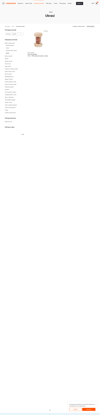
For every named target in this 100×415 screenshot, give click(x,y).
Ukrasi (7, 53)
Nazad (51, 12)
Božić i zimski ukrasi (10, 43)
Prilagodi (75, 409)
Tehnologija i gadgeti (10, 99)
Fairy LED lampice (32, 54)
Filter (22, 134)
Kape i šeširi (8, 66)
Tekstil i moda (8, 102)
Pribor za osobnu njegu (10, 84)
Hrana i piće (8, 63)
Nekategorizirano (9, 76)
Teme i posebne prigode (11, 105)
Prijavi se (79, 3)
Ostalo (7, 48)
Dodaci (6, 58)
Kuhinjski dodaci (10, 45)
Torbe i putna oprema (10, 107)
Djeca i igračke (8, 56)
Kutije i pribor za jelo (10, 71)
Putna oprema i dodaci (10, 92)
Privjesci (7, 89)
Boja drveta (8, 121)
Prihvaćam (88, 409)
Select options (31, 57)
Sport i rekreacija (9, 97)
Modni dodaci (8, 74)
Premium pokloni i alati (10, 81)
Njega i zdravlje (9, 79)
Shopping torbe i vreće (10, 94)
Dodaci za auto (8, 61)
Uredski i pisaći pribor (10, 112)
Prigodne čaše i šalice (11, 50)
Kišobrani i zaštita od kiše (11, 69)
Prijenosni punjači (9, 87)
